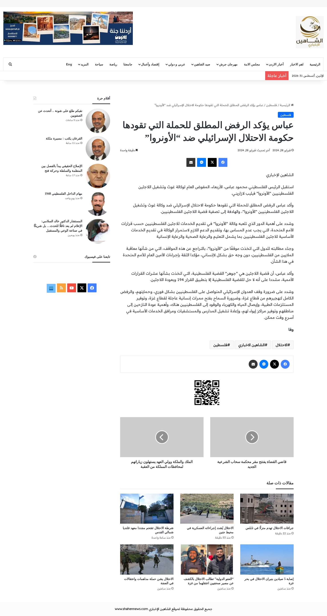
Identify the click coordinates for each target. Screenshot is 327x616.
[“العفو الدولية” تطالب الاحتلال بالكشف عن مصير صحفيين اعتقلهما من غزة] (207, 559)
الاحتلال (281, 345)
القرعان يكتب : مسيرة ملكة (64, 138)
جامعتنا (127, 64)
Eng (69, 64)
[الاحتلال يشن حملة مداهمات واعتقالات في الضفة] (147, 559)
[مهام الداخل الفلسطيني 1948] (98, 203)
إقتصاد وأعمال (150, 64)
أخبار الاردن (276, 64)
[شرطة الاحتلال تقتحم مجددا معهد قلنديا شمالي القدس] (147, 509)
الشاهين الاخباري (251, 345)
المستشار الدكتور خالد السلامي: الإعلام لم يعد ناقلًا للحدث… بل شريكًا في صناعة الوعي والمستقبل (58, 226)
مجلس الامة (252, 64)
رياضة (113, 64)
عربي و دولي (176, 64)
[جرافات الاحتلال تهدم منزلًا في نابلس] (267, 509)
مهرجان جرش (228, 64)
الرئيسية (315, 64)
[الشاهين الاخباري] (310, 32)
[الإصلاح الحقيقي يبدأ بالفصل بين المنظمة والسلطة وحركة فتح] (98, 176)
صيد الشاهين (202, 64)
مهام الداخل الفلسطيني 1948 (63, 193)
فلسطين (271, 105)
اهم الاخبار (296, 64)
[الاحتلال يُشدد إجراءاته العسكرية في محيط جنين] (207, 509)
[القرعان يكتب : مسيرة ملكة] (98, 148)
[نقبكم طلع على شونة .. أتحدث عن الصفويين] (98, 121)
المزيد (85, 64)
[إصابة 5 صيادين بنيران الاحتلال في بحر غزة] (267, 559)
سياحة (99, 64)
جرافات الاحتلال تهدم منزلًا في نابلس (270, 528)
